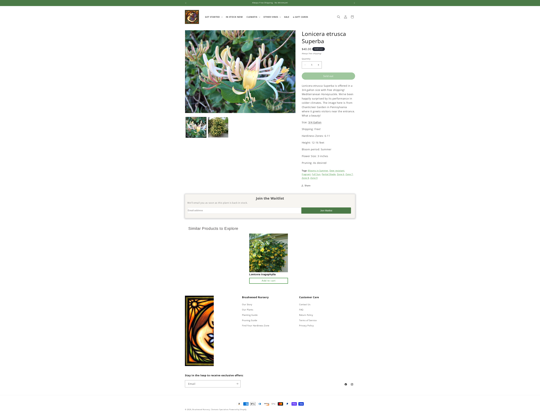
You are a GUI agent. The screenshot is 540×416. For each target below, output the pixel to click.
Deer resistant (336, 170)
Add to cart (268, 280)
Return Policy (306, 315)
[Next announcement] (354, 3)
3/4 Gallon (314, 122)
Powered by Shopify (238, 409)
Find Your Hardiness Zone (255, 325)
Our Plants (247, 309)
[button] (213, 17)
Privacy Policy (306, 325)
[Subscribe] (237, 383)
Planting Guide (249, 315)
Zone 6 (340, 174)
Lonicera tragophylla (262, 274)
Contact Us (304, 304)
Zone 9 (314, 177)
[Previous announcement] (186, 3)
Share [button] (307, 185)
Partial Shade (329, 174)
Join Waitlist (326, 210)
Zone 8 (305, 177)
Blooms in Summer (318, 170)
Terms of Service (308, 320)
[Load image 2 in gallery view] (218, 127)
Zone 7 (349, 174)
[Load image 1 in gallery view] (196, 127)
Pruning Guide (249, 320)
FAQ (301, 309)
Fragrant (306, 174)
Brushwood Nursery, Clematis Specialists (210, 409)
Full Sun (316, 174)
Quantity (306, 58)
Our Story (247, 304)
